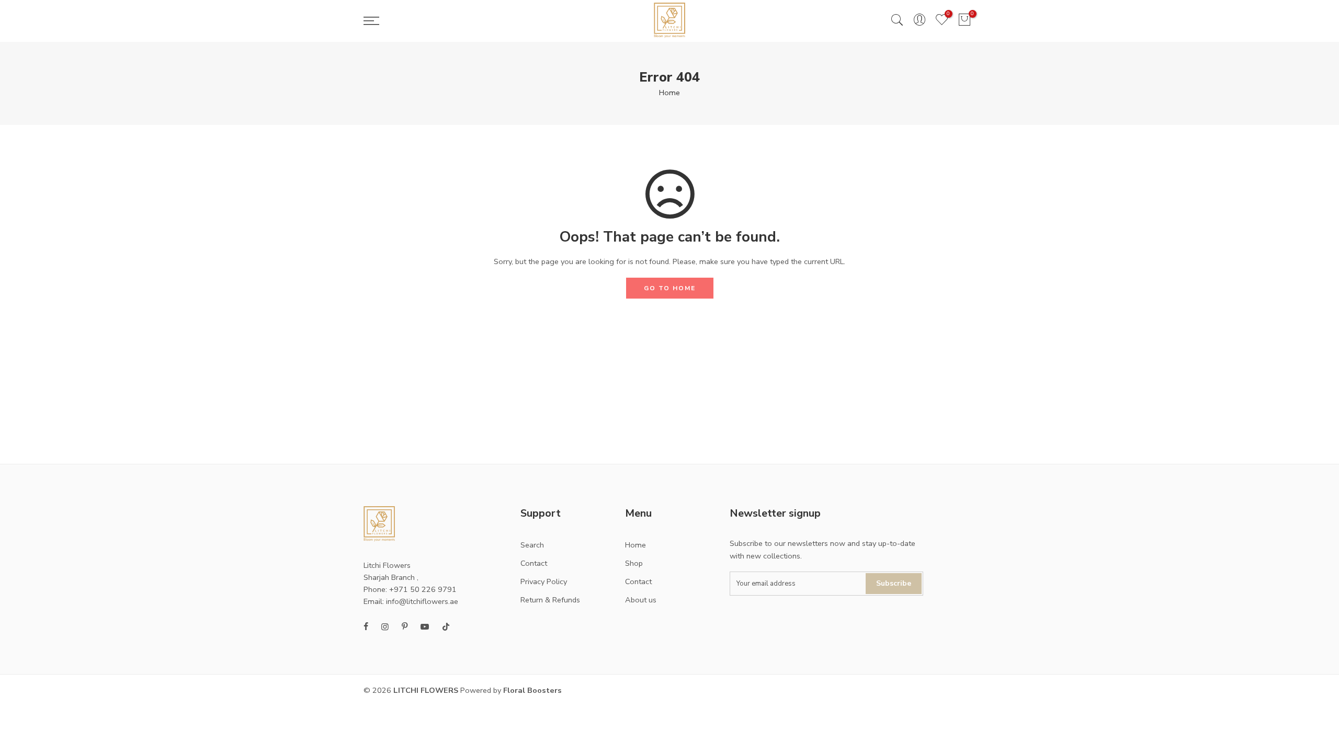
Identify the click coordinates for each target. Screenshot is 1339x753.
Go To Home (670, 288)
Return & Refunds (550, 600)
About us (640, 600)
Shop (634, 563)
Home (669, 92)
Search (532, 545)
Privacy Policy (543, 581)
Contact (533, 563)
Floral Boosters (532, 690)
